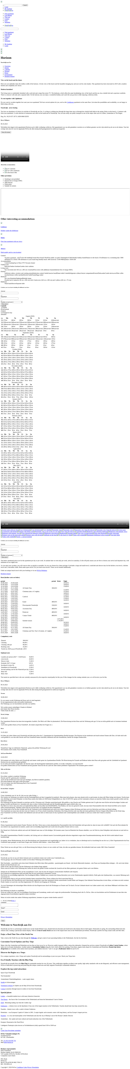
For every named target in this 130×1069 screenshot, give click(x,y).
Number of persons (6, 302)
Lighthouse (70, 102)
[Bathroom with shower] (51, 533)
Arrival (3, 291)
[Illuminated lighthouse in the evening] (97, 535)
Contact (7, 19)
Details (7, 68)
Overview (8, 66)
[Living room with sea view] (9, 530)
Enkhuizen (4, 1006)
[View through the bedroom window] (31, 533)
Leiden (3, 996)
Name (3, 908)
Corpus (3, 989)
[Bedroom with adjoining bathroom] (97, 531)
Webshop (7, 22)
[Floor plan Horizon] (99, 533)
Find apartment (9, 13)
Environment (8, 75)
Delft (2, 1002)
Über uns (7, 17)
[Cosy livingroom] (24, 530)
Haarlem (3, 1015)
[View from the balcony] (67, 531)
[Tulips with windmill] (78, 535)
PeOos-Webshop (42, 570)
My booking (8, 9)
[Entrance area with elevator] (33, 535)
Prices (6, 73)
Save (3, 920)
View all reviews (6, 132)
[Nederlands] (9, 10)
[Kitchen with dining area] (25, 531)
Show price (5, 304)
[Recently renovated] (112, 533)
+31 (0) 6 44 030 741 (9, 1040)
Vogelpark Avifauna (7, 985)
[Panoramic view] (56, 530)
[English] (11, 10)
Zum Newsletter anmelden (13, 1030)
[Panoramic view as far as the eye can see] (46, 531)
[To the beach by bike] (64, 535)
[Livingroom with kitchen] (9, 531)
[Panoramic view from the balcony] (84, 530)
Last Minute (8, 15)
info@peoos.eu (8, 1042)
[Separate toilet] (71, 533)
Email (2, 911)
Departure (4, 296)
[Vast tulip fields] (114, 535)
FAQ (6, 20)
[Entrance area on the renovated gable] (12, 535)
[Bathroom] (62, 533)
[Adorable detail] (80, 531)
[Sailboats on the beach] (49, 535)
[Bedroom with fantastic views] (117, 531)
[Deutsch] (6, 10)
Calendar (7, 69)
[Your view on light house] (84, 533)
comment (3, 902)
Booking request (9, 76)
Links (25, 1067)
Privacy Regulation (6, 917)
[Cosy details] (46, 530)
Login (6, 7)
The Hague (4, 999)
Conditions (20, 1067)
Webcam (34, 938)
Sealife (3, 982)
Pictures (7, 71)
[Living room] (121, 530)
